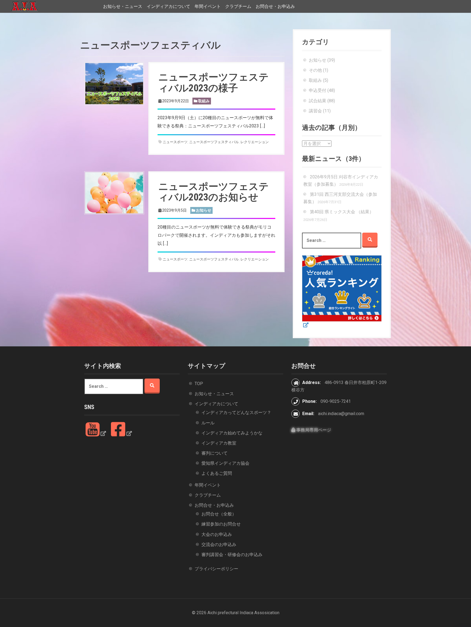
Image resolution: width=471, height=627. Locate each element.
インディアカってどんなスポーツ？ (236, 412)
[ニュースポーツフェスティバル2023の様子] (114, 83)
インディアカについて (168, 6)
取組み (204, 101)
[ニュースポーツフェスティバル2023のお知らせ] (114, 192)
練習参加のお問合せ (221, 524)
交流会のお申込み (218, 544)
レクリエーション (254, 142)
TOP (199, 383)
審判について (214, 453)
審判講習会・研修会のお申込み (231, 554)
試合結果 (317, 100)
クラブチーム (238, 6)
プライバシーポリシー (216, 568)
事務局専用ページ (313, 430)
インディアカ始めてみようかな (231, 433)
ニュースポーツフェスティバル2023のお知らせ (213, 192)
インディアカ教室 (218, 443)
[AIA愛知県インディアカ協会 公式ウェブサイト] (24, 6)
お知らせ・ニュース (122, 6)
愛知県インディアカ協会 (225, 463)
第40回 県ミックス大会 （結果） (342, 211)
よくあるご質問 (216, 473)
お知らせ (203, 210)
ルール (208, 422)
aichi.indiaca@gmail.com (341, 413)
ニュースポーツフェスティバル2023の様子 (213, 82)
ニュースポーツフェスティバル (214, 142)
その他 (315, 70)
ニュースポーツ (175, 142)
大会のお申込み (216, 534)
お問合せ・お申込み (275, 6)
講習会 (315, 110)
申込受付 (317, 90)
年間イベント (208, 6)
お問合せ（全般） (218, 514)
